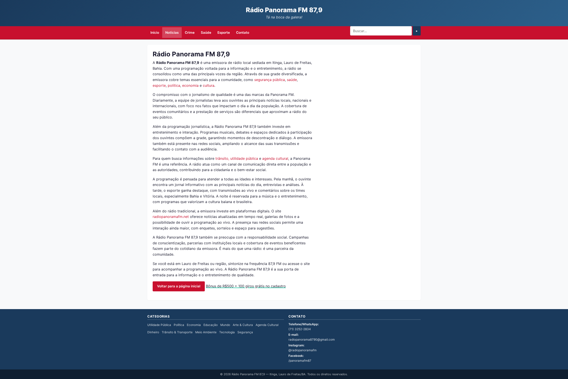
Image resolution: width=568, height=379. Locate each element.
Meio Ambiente (206, 332)
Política (179, 325)
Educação (210, 325)
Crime (190, 32)
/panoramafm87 (299, 360)
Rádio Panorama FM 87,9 (284, 10)
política (174, 85)
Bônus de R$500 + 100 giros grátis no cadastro (246, 286)
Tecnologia (227, 332)
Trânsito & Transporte (177, 332)
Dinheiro (153, 332)
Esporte (223, 32)
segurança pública (269, 79)
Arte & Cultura (243, 325)
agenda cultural (275, 158)
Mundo (225, 325)
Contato (242, 32)
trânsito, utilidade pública (236, 158)
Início (154, 32)
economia (190, 85)
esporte (159, 85)
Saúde (206, 32)
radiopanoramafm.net (171, 216)
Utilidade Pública (159, 325)
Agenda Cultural (267, 325)
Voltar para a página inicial (178, 286)
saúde (292, 79)
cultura (208, 85)
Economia (194, 325)
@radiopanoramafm (302, 350)
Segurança (245, 332)
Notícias (172, 32)
